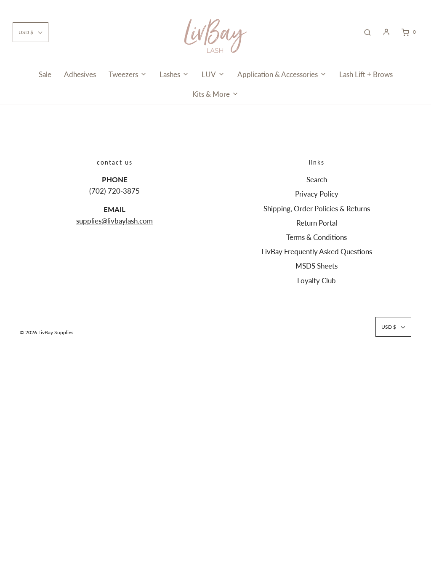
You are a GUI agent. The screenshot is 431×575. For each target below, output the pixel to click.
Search (316, 179)
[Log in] (386, 32)
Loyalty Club (316, 280)
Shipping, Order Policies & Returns (316, 208)
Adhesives (80, 74)
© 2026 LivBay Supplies (46, 332)
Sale (45, 74)
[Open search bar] (367, 32)
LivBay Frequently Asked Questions (316, 251)
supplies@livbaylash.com (114, 220)
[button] (30, 32)
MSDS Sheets (316, 265)
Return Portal (316, 222)
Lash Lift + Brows (366, 74)
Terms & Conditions (316, 237)
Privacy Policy (316, 193)
